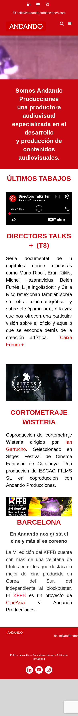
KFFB (19, 595)
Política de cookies (20, 655)
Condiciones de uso (43, 655)
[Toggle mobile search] (62, 23)
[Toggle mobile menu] (70, 23)
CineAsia (15, 602)
